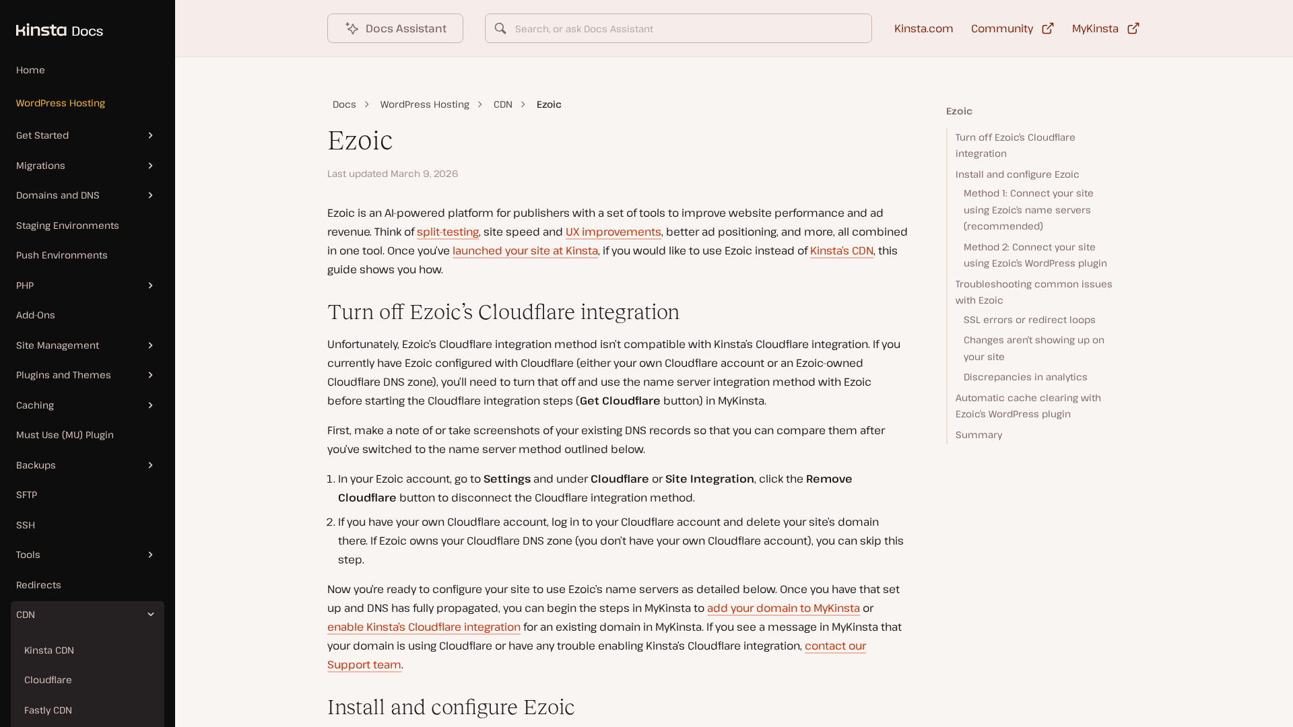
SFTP (26, 494)
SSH (25, 524)
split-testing (448, 231)
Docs (344, 104)
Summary (979, 434)
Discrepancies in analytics (1026, 376)
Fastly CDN (48, 709)
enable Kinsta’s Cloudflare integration (424, 626)
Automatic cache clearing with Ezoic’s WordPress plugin (1028, 406)
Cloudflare (48, 679)
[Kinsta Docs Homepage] (51, 23)
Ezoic (959, 110)
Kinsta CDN (49, 650)
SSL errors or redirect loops (1030, 319)
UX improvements (613, 231)
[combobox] (678, 28)
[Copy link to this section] (316, 312)
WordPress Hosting (60, 102)
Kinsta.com (924, 28)
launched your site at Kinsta (525, 250)
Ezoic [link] (549, 104)
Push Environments (62, 254)
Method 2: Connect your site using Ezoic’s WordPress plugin (1035, 255)
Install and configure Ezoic (1018, 174)
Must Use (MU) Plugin (65, 434)
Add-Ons (35, 314)
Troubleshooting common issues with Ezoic (1034, 292)
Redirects (38, 584)
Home (30, 69)
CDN (503, 104)
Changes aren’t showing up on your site (1034, 348)
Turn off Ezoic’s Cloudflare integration (1015, 145)
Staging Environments (67, 225)
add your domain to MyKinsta (783, 607)
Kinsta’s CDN (841, 250)
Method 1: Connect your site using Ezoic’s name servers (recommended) (1029, 209)
